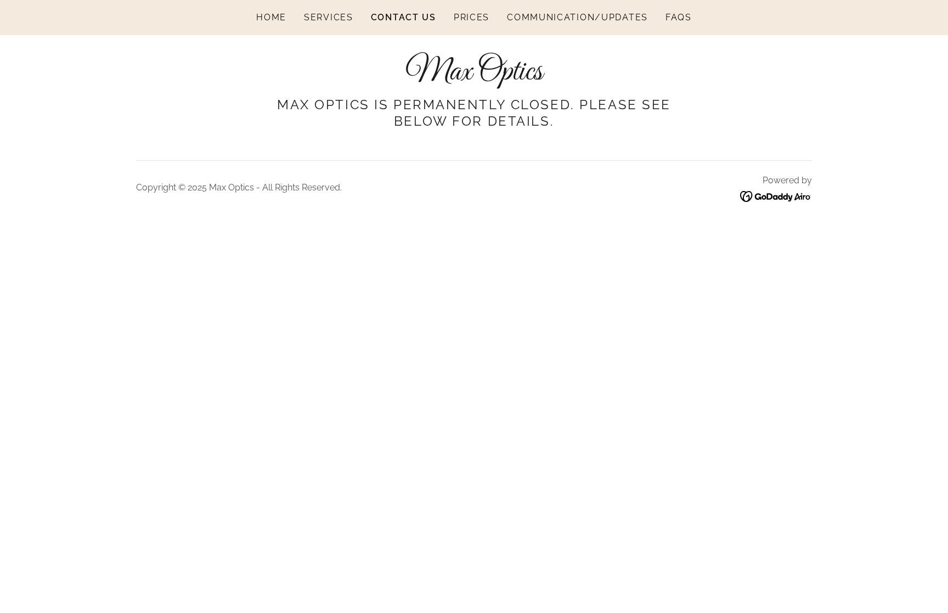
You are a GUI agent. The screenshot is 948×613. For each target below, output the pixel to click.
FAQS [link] (678, 17)
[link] (474, 76)
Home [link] (271, 17)
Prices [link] (471, 17)
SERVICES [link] (328, 17)
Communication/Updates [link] (577, 17)
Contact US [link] (403, 17)
